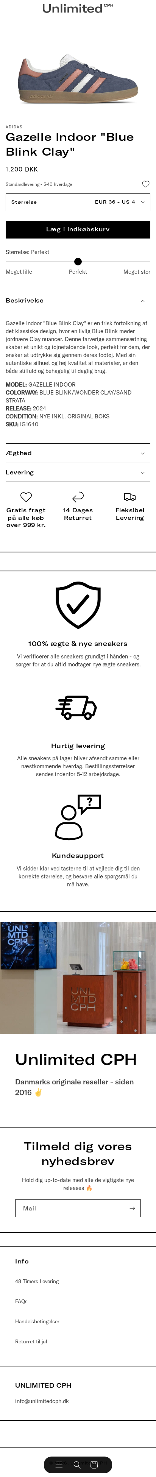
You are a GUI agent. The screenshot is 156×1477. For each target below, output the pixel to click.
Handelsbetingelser (37, 1321)
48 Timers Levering (37, 1281)
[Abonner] (132, 1208)
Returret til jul (31, 1341)
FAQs (21, 1301)
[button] (59, 1465)
